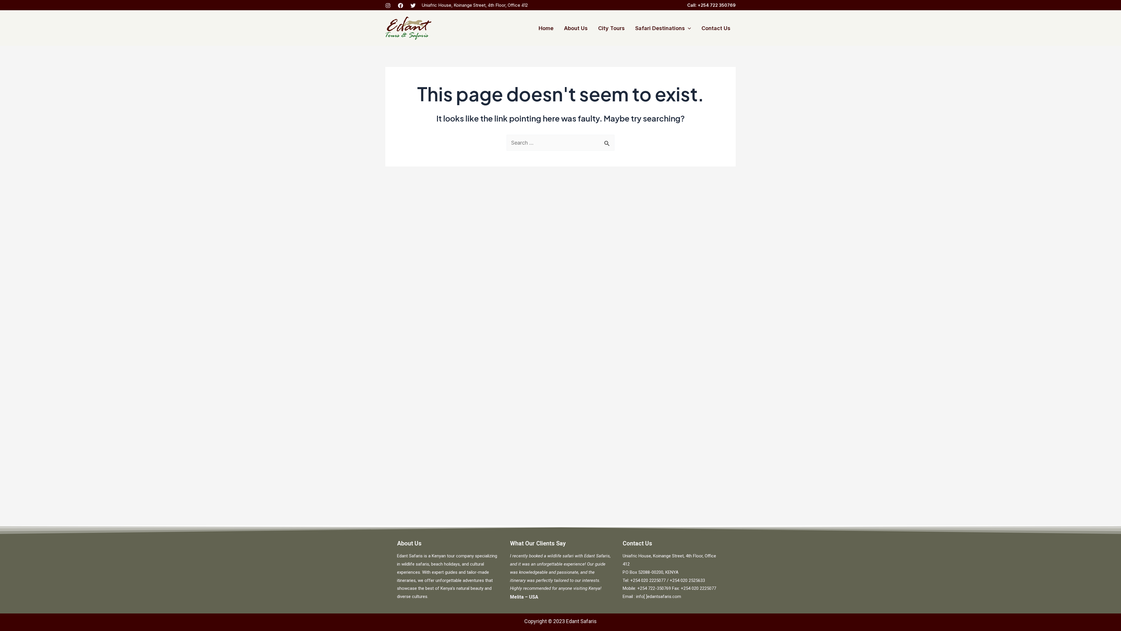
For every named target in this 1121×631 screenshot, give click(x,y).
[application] (688, 28)
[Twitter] (413, 5)
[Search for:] (560, 143)
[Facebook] (400, 5)
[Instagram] (388, 5)
